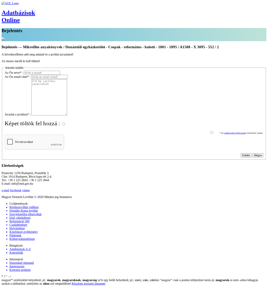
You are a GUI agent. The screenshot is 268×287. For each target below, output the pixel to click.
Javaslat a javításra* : (18, 114)
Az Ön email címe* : (18, 76)
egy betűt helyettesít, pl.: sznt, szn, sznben (129, 280)
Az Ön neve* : (14, 72)
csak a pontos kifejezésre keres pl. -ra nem (199, 280)
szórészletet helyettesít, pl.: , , (49, 280)
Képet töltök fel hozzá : (33, 123)
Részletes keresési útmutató (88, 283)
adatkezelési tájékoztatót (235, 133)
